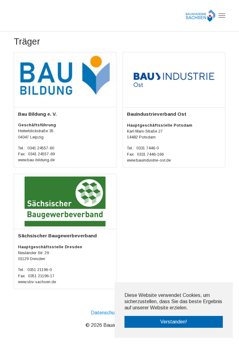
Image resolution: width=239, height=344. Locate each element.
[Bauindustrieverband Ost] (174, 79)
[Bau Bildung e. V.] (65, 79)
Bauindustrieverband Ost (156, 114)
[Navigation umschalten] (221, 15)
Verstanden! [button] (173, 321)
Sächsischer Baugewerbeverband (57, 235)
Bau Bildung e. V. (37, 114)
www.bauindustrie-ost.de (149, 160)
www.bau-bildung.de (36, 159)
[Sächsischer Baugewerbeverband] (65, 201)
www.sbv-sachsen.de (37, 281)
